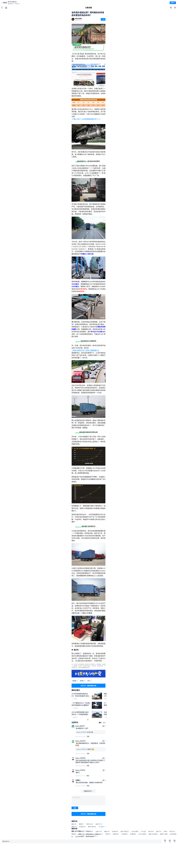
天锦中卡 (107, 834)
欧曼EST (81, 824)
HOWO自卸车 (142, 834)
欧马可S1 (172, 831)
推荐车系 (74, 821)
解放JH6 (74, 826)
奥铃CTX (158, 831)
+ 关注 (103, 19)
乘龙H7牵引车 (92, 826)
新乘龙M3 (116, 834)
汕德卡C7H (98, 824)
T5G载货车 (124, 834)
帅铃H (165, 831)
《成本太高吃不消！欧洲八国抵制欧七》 (86, 350)
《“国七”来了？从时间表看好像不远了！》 (86, 119)
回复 (88, 736)
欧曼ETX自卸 (164, 834)
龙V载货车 (133, 834)
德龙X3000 (89, 824)
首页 (73, 831)
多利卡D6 (151, 831)
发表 (75, 808)
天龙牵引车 (82, 826)
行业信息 (78, 831)
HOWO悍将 (134, 831)
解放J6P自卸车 (153, 834)
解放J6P (74, 824)
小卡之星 (143, 831)
